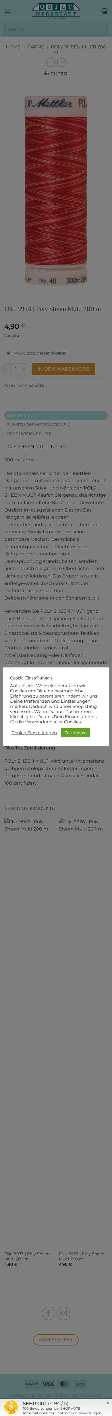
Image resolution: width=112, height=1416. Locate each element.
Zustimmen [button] (76, 732)
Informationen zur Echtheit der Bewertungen (62, 1413)
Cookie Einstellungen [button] (34, 732)
